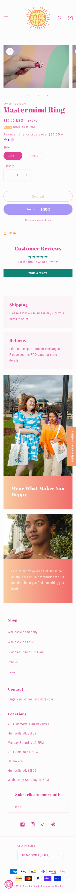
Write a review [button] (37, 273)
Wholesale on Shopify (22, 632)
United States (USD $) (35, 855)
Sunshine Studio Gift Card (26, 652)
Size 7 (36, 156)
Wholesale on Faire (21, 642)
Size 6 (15, 156)
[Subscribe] (63, 807)
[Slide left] (28, 96)
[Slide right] (47, 96)
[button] (6, 18)
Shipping (8, 126)
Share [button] (13, 233)
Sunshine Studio (32, 886)
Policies (13, 662)
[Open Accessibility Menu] (8, 884)
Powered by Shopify (52, 886)
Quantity (9, 166)
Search (12, 672)
